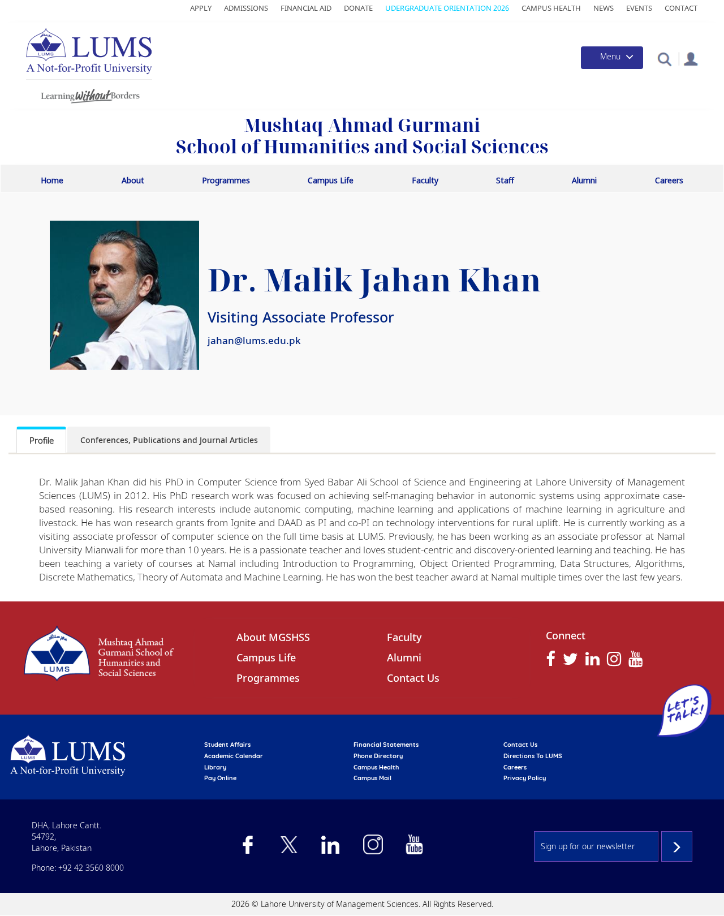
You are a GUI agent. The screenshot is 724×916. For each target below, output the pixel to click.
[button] (664, 58)
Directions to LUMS (532, 756)
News (603, 8)
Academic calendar (233, 756)
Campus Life (331, 180)
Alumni (584, 180)
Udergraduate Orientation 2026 (447, 8)
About (133, 180)
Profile (41, 440)
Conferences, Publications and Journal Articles (169, 440)
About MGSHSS (273, 637)
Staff (505, 180)
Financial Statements (386, 745)
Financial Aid (306, 8)
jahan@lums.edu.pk (254, 340)
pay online (220, 778)
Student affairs (227, 745)
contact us (520, 745)
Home (52, 180)
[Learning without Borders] (89, 94)
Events (639, 8)
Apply (201, 8)
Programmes (226, 180)
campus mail (372, 778)
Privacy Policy (524, 778)
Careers (669, 180)
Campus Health (551, 8)
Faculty (425, 180)
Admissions (246, 8)
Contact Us (413, 678)
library (215, 767)
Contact (681, 8)
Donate (358, 8)
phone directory (378, 756)
